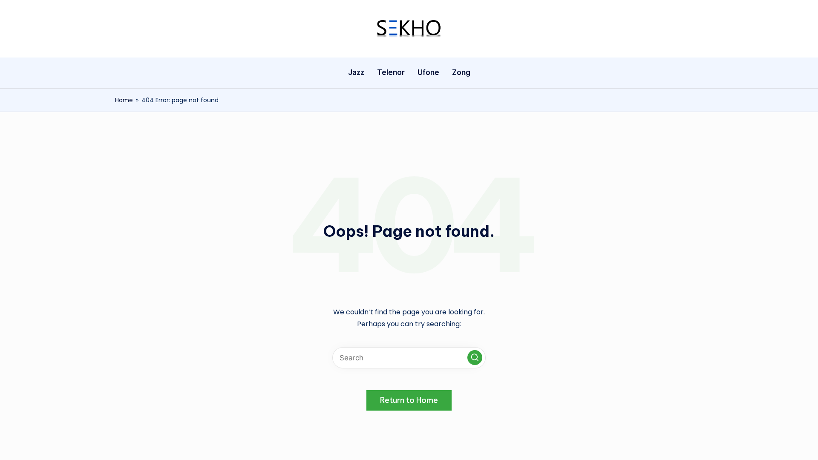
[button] (474, 357)
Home (124, 100)
